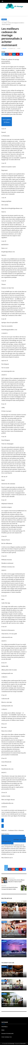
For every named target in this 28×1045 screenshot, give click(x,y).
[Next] (2, 826)
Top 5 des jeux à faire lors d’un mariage (13, 934)
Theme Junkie (23, 1043)
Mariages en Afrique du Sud (10, 1003)
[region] (14, 457)
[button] (3, 1)
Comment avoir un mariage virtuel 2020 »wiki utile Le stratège (13, 986)
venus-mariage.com (6, 1037)
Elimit (2, 1030)
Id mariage (12, 1043)
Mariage (4, 19)
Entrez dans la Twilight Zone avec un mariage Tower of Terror (12, 973)
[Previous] (2, 820)
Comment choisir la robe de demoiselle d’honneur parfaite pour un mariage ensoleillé (13, 913)
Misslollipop (4, 1026)
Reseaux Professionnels (7, 1033)
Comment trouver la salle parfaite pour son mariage (13, 953)
